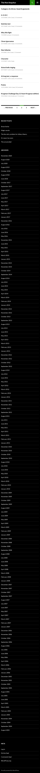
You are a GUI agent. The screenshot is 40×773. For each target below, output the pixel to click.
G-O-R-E (4, 15)
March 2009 (5, 527)
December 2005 (6, 676)
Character (4, 59)
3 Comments (18, 43)
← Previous (8, 107)
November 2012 (6, 359)
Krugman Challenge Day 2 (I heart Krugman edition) (20, 94)
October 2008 (5, 546)
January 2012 (5, 397)
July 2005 (4, 696)
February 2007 (6, 623)
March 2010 (5, 481)
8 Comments (19, 87)
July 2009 (4, 512)
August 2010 (5, 462)
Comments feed (6, 757)
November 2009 (6, 496)
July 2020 (4, 163)
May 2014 (4, 290)
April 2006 (4, 661)
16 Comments (19, 70)
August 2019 (5, 167)
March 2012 (5, 389)
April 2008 (4, 569)
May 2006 (4, 657)
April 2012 (4, 385)
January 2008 (5, 581)
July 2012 (4, 374)
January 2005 (5, 715)
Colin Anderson (12, 96)
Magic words (5, 130)
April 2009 (4, 523)
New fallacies (6, 50)
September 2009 (6, 504)
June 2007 (4, 607)
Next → (33, 107)
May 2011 (4, 428)
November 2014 (6, 267)
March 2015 (5, 255)
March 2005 (5, 707)
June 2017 (4, 198)
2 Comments (18, 17)
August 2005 (5, 692)
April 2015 (4, 251)
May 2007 (4, 611)
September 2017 (6, 186)
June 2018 (4, 179)
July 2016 (4, 228)
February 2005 (6, 711)
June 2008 (4, 562)
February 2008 (6, 577)
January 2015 (5, 259)
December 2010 (6, 447)
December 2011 (6, 401)
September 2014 (6, 274)
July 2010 (4, 466)
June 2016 (4, 232)
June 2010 (4, 470)
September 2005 (6, 688)
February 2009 (6, 531)
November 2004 (6, 719)
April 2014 (4, 294)
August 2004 (5, 730)
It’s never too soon (7, 138)
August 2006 (5, 646)
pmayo (9, 35)
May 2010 (4, 473)
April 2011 (4, 431)
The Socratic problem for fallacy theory (14, 134)
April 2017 (4, 205)
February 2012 (6, 393)
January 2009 (5, 535)
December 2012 (6, 355)
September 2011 (6, 412)
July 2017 (4, 194)
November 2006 (6, 634)
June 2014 (4, 286)
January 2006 (5, 673)
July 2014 (4, 282)
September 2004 (6, 726)
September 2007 (6, 596)
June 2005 (4, 699)
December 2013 (6, 309)
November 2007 (6, 588)
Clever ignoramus (7, 41)
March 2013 (5, 343)
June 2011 (4, 424)
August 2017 (5, 190)
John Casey (11, 17)
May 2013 (4, 336)
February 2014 (6, 301)
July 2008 (4, 558)
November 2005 (6, 680)
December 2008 (6, 539)
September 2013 (6, 320)
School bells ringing (8, 67)
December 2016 (6, 221)
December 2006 (6, 630)
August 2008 (5, 554)
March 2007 (5, 619)
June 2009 (4, 516)
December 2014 (6, 263)
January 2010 (5, 489)
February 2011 (6, 439)
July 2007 (4, 604)
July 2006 (4, 650)
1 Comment (17, 52)
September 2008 (6, 550)
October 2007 (5, 592)
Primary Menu (37, 2)
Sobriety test (5, 24)
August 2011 (5, 416)
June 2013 (4, 332)
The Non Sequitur (8, 2)
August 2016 (5, 225)
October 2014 (5, 271)
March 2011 (5, 435)
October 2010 (5, 454)
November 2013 (6, 313)
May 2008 (4, 565)
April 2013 (4, 339)
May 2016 (4, 236)
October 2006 (5, 638)
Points (3, 85)
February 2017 (6, 213)
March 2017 (5, 209)
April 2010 (4, 477)
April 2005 (4, 703)
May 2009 (4, 519)
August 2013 (5, 324)
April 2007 (4, 615)
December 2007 (6, 584)
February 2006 (6, 669)
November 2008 (6, 542)
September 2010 (6, 458)
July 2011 (4, 420)
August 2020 (5, 159)
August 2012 (5, 370)
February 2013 (6, 347)
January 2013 (5, 351)
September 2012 (6, 366)
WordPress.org (6, 761)
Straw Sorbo (5, 126)
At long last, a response (9, 76)
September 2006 (6, 642)
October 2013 (5, 316)
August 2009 (5, 508)
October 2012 (5, 362)
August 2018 (5, 175)
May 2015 (4, 248)
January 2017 (5, 217)
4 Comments (18, 78)
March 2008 (5, 573)
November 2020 (6, 156)
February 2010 (6, 485)
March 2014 (5, 297)
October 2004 (5, 722)
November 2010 (6, 450)
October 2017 (5, 182)
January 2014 (5, 305)
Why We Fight (6, 33)
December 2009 (6, 493)
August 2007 (5, 600)
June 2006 (4, 653)
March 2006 (5, 665)
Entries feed (5, 753)
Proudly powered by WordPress (10, 770)
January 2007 (5, 627)
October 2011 (5, 408)
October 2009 (5, 500)
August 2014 (5, 278)
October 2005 (5, 684)
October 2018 (5, 171)
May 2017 (4, 202)
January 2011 (5, 443)
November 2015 (6, 240)
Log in (3, 749)
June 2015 (4, 244)
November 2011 (6, 405)
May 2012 (4, 382)
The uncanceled (6, 142)
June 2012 (4, 378)
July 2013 (4, 328)
